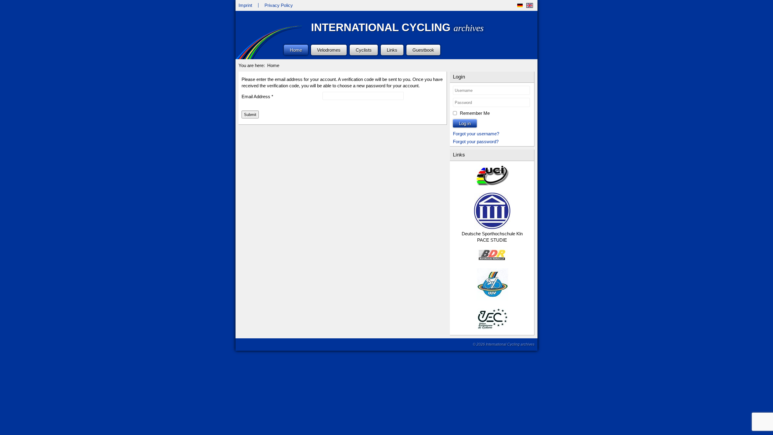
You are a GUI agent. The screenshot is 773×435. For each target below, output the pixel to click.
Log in (465, 123)
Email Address (257, 96)
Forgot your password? (476, 141)
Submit (250, 114)
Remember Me (475, 113)
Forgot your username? (476, 133)
